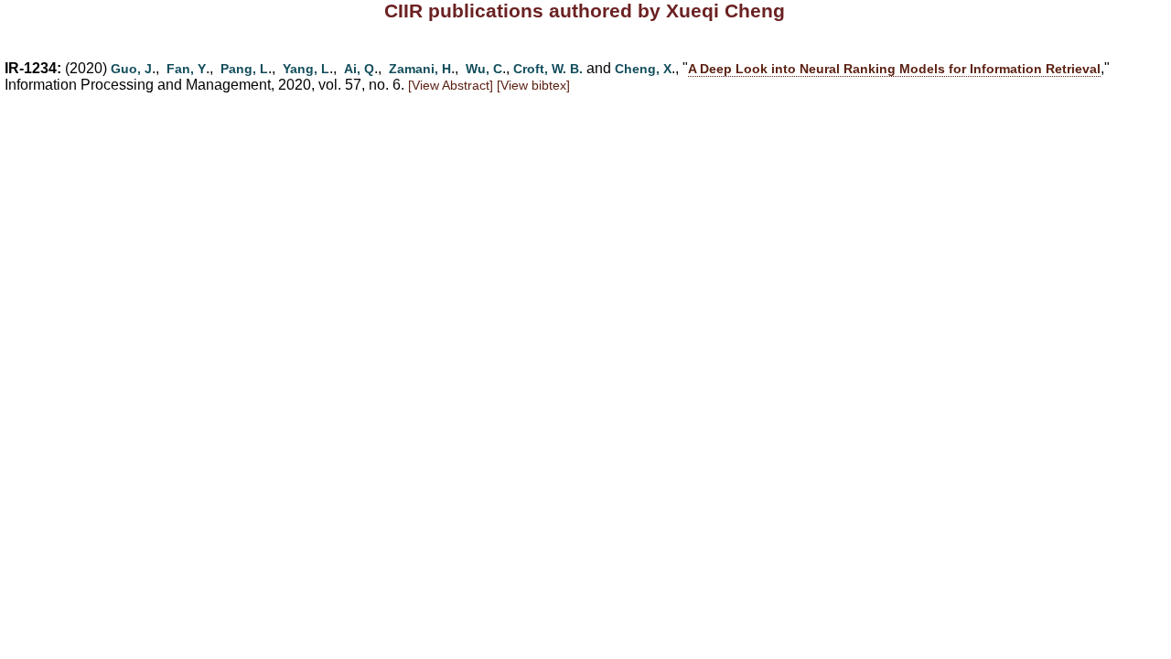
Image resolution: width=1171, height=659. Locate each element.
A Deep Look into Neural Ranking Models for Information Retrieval (894, 68)
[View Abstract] (450, 85)
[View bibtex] (533, 85)
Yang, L (306, 68)
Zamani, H (420, 68)
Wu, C (484, 68)
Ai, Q (359, 68)
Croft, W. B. (548, 68)
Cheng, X (643, 68)
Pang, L (244, 68)
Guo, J (131, 68)
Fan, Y (186, 68)
